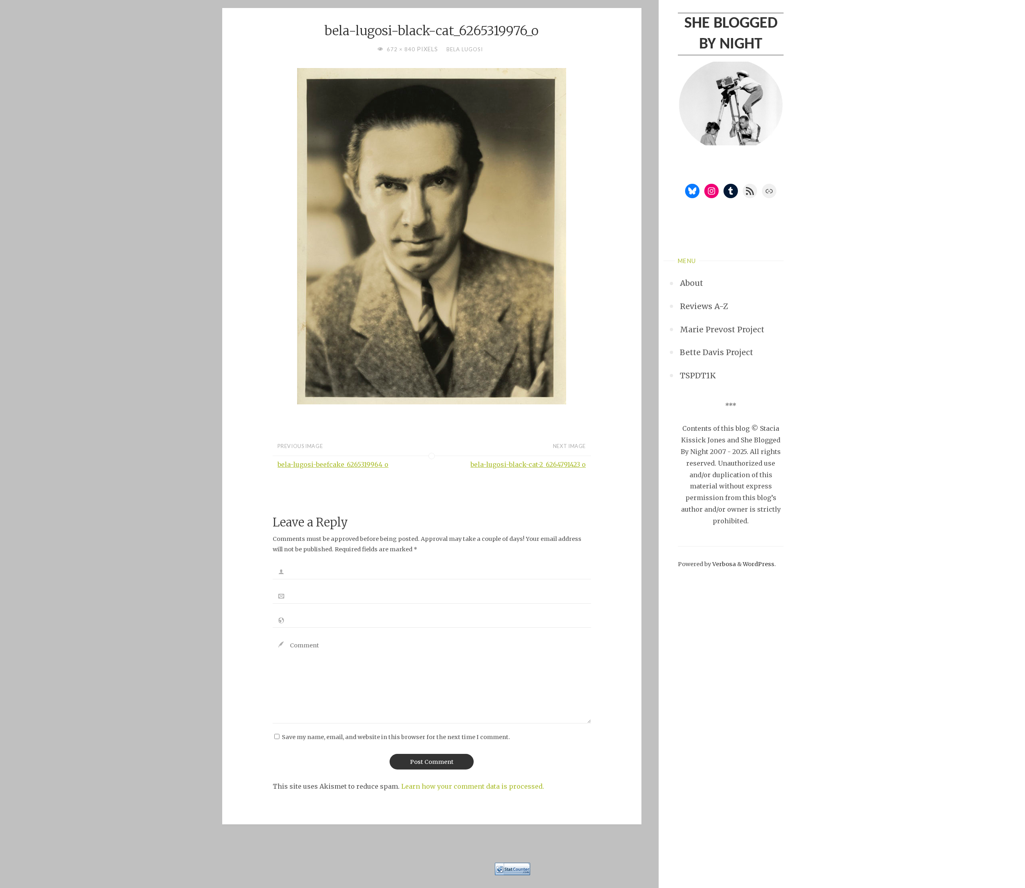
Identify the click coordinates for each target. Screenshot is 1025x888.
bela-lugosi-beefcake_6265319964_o (332, 464)
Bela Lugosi (464, 49)
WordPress (758, 564)
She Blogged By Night (731, 34)
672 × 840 (402, 49)
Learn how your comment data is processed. (472, 786)
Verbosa (723, 564)
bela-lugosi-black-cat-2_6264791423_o (528, 464)
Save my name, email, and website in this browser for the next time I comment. (396, 737)
